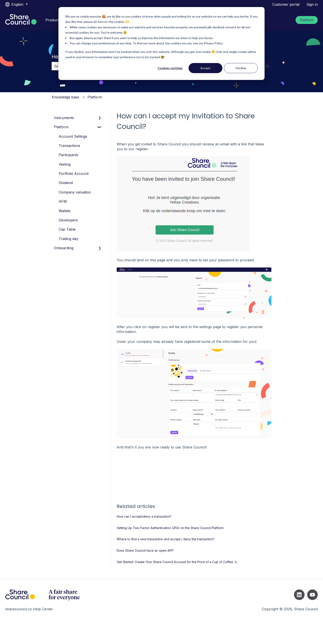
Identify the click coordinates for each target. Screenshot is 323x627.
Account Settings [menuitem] (73, 136)
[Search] (267, 66)
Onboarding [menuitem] (63, 248)
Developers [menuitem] (68, 220)
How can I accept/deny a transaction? (144, 516)
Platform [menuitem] (61, 127)
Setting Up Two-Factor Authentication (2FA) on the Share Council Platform (170, 528)
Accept (205, 68)
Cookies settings (170, 68)
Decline (241, 68)
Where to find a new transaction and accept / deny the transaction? (165, 539)
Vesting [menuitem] (65, 164)
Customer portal (285, 4)
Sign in (312, 4)
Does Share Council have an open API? (145, 550)
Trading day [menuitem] (68, 239)
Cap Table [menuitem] (67, 229)
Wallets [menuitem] (65, 211)
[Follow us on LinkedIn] (299, 594)
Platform (306, 20)
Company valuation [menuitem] (75, 192)
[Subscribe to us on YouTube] (312, 594)
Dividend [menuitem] (66, 183)
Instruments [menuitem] (64, 118)
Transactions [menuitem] (69, 145)
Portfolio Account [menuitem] (74, 173)
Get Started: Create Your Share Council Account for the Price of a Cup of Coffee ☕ (177, 562)
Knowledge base (65, 97)
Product (52, 20)
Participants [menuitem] (68, 155)
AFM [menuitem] (63, 201)
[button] (99, 118)
